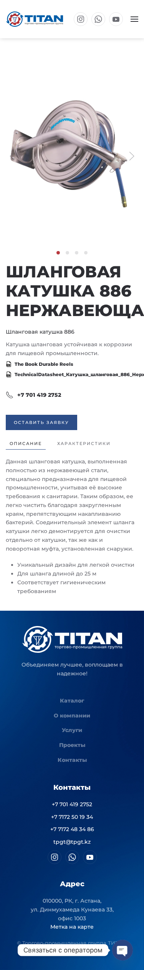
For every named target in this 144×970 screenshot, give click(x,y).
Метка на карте (72, 926)
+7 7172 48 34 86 (72, 829)
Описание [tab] (26, 443)
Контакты (72, 759)
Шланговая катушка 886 (40, 331)
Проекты (72, 745)
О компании (72, 715)
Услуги (72, 730)
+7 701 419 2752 (39, 394)
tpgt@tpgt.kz (72, 841)
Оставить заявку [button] (41, 422)
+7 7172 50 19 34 (72, 816)
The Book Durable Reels (43, 364)
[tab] (58, 252)
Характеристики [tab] (84, 443)
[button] (134, 19)
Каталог (72, 700)
